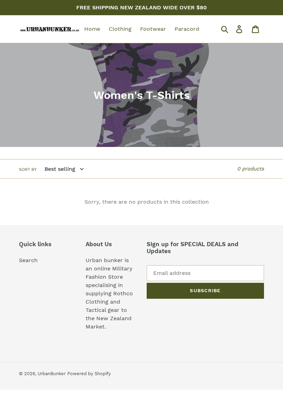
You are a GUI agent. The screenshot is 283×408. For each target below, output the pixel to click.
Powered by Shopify (89, 373)
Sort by (28, 169)
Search (28, 260)
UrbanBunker (52, 373)
